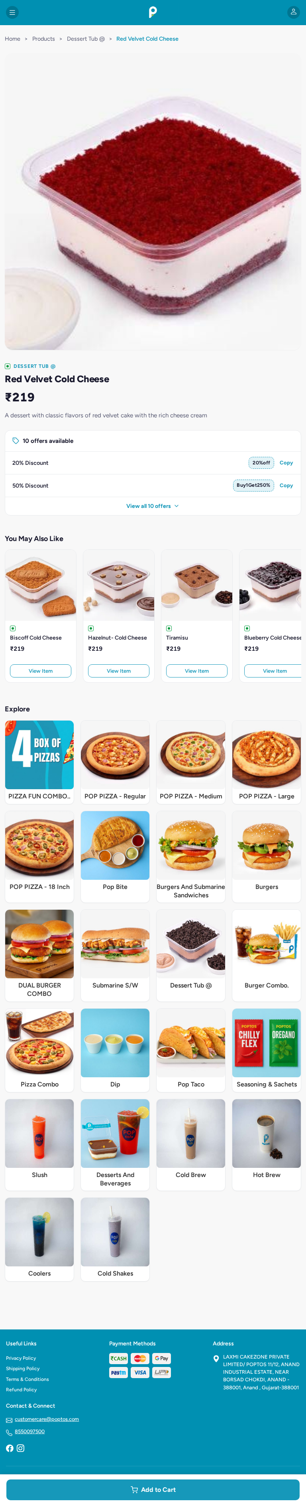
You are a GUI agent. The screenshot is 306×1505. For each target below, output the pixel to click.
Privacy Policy (21, 1358)
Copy (286, 463)
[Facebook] (9, 1449)
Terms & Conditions (27, 1379)
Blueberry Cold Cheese (273, 637)
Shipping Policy (22, 1368)
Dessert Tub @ (86, 38)
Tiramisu (177, 637)
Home (12, 38)
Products (43, 38)
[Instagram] (20, 1449)
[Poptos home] (153, 12)
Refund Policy (21, 1389)
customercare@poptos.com (47, 1419)
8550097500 (30, 1431)
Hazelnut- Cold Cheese (117, 637)
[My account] (293, 12)
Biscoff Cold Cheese (36, 637)
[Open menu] (12, 12)
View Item (41, 671)
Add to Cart (158, 1489)
